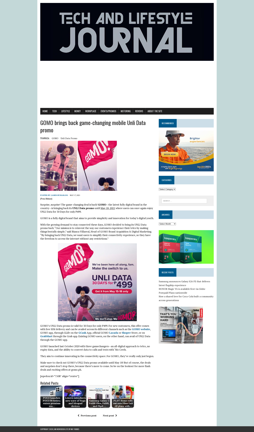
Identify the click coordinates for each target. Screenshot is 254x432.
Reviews (139, 111)
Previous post (88, 415)
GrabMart (46, 336)
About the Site (155, 111)
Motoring (126, 111)
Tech (54, 111)
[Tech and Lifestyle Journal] (127, 32)
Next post (108, 415)
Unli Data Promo (69, 138)
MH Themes (75, 429)
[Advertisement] (127, 85)
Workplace (90, 111)
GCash (82, 332)
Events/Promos (108, 111)
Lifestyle (65, 111)
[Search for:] (184, 200)
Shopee (126, 332)
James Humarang (59, 195)
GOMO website (141, 329)
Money (77, 111)
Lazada (113, 332)
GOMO (55, 138)
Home (45, 111)
